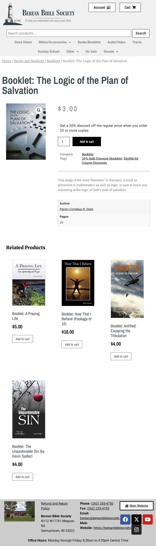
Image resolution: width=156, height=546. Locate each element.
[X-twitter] (136, 519)
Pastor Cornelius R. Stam (76, 209)
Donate (109, 51)
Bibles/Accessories (53, 42)
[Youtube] (148, 519)
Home (6, 61)
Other (70, 51)
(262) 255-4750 (102, 504)
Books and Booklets (29, 61)
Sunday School (49, 51)
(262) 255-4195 (98, 508)
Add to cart (87, 141)
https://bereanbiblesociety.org (115, 528)
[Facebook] (125, 519)
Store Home (23, 42)
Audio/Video (116, 42)
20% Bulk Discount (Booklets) (102, 158)
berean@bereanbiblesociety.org (102, 518)
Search (141, 33)
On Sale (91, 51)
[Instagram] (136, 530)
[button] (38, 110)
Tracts (137, 42)
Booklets (53, 61)
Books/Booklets (89, 42)
